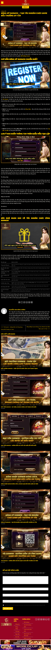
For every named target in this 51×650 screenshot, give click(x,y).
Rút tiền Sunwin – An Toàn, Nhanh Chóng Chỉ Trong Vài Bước (18, 407)
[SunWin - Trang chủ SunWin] (25, 2)
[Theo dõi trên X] (36, 619)
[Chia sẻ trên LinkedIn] (32, 302)
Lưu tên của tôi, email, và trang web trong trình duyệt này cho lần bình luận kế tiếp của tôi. (25, 605)
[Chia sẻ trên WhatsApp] (19, 302)
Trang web (5, 598)
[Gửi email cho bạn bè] (27, 302)
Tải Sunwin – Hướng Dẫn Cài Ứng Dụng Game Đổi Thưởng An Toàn (19, 560)
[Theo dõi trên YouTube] (44, 619)
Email (4, 592)
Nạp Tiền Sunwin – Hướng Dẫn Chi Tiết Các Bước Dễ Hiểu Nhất (18, 445)
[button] (2, 2)
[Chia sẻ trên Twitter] (24, 302)
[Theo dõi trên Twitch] (49, 619)
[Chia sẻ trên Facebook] (22, 302)
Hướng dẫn (3, 11)
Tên (4, 586)
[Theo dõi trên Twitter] (39, 619)
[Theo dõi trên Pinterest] (41, 619)
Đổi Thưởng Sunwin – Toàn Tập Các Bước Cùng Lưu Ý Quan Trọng (19, 368)
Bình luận (5, 575)
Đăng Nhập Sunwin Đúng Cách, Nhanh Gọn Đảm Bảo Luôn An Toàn (19, 484)
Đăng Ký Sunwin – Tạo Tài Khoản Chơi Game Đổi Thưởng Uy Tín (19, 522)
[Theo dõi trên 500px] (46, 619)
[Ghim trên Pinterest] (29, 302)
